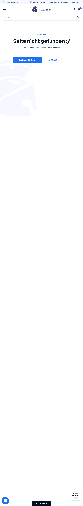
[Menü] (79, 492)
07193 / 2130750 (74, 2)
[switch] (76, 498)
